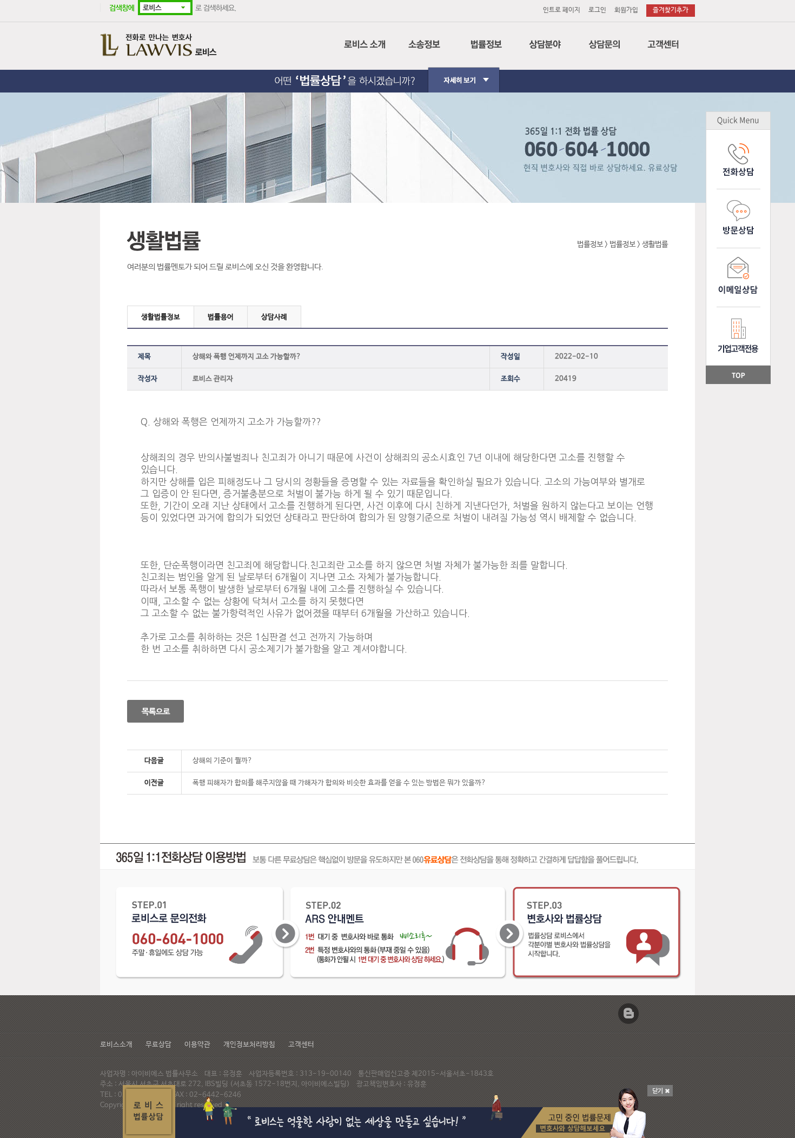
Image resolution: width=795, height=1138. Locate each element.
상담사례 (274, 317)
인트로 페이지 (561, 10)
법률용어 (221, 317)
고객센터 (301, 1045)
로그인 (597, 10)
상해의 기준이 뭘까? (223, 761)
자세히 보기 (397, 70)
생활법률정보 (160, 317)
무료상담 (158, 1045)
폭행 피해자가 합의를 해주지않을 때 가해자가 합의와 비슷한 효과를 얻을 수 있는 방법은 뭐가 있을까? (339, 783)
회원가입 (626, 10)
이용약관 (197, 1045)
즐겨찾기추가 (670, 10)
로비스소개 (116, 1045)
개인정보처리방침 (249, 1045)
